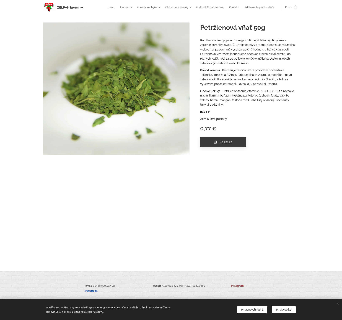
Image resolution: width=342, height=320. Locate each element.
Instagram (237, 285)
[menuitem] (112, 7)
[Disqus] (171, 206)
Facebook (91, 290)
